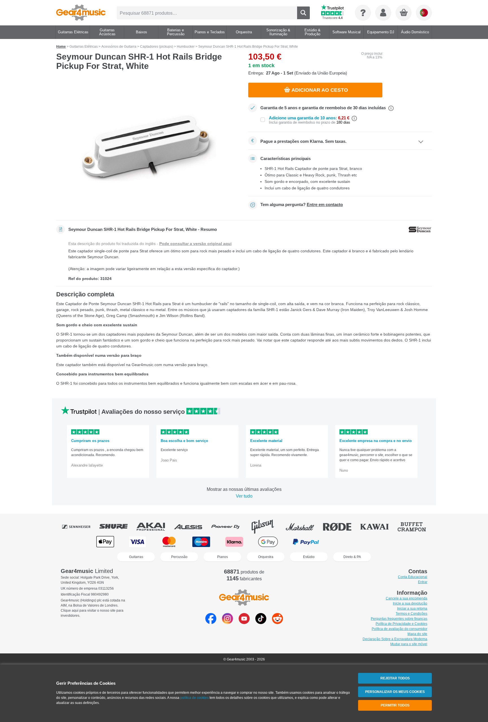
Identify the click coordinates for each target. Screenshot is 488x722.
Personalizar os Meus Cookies (395, 692)
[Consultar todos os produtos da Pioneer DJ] (229, 526)
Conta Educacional (412, 577)
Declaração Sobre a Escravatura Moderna (395, 639)
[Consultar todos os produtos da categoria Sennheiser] (80, 526)
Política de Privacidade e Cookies (401, 624)
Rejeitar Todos (395, 678)
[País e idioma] (424, 12)
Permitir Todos (395, 705)
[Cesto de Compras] (404, 13)
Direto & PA (352, 557)
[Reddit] (277, 622)
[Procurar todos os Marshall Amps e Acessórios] (304, 526)
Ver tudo (244, 496)
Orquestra (265, 557)
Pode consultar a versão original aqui (195, 243)
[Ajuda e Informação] (363, 12)
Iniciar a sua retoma (412, 609)
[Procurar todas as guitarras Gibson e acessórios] (266, 526)
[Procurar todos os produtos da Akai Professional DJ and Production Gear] (154, 526)
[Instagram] (227, 622)
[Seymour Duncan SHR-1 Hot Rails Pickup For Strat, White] (148, 147)
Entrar (422, 582)
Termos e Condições (411, 614)
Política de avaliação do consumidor (399, 629)
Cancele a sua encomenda (406, 598)
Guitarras (136, 557)
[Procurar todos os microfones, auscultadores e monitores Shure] (117, 526)
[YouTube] (244, 622)
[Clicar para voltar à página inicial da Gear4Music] (81, 13)
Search (303, 12)
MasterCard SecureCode (346, 542)
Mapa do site (417, 634)
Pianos (222, 557)
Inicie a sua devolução (410, 603)
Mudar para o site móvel (408, 644)
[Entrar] (383, 12)
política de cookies (194, 698)
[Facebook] (210, 622)
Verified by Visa (382, 542)
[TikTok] (260, 622)
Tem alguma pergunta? (301, 204)
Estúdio (309, 557)
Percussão (179, 557)
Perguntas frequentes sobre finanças (399, 619)
